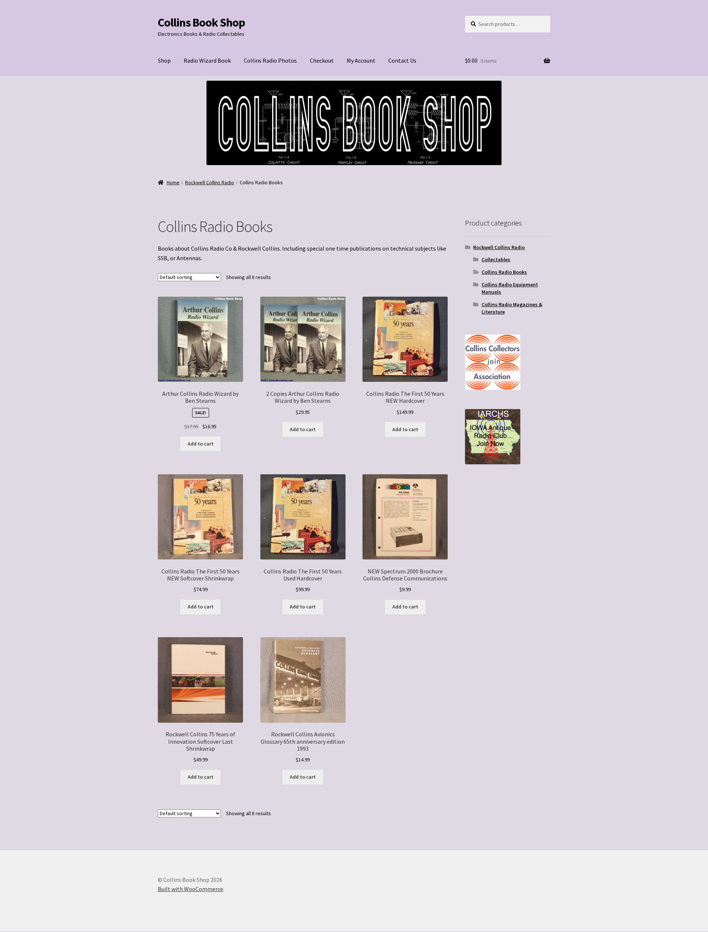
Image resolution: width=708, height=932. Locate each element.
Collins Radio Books (504, 272)
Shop (164, 60)
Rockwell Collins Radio (209, 182)
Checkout (322, 60)
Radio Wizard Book (207, 60)
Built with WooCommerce (190, 889)
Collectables (496, 259)
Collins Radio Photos (270, 60)
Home (173, 182)
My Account (361, 60)
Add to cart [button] (201, 443)
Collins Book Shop (201, 22)
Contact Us (402, 60)
